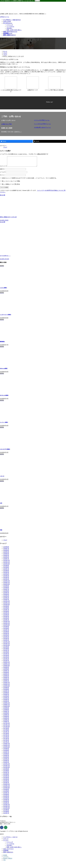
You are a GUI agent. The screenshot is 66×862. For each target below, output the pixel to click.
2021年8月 (6, 648)
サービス (5, 840)
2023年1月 (6, 619)
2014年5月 (6, 796)
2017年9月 (6, 728)
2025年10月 (6, 563)
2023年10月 (6, 604)
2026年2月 (6, 557)
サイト (2, 175)
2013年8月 (6, 811)
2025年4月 (6, 574)
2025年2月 (6, 577)
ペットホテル (10, 26)
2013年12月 (6, 804)
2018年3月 (6, 718)
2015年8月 (6, 770)
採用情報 (5, 850)
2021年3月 (6, 657)
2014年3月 (6, 799)
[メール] (5, 827)
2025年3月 (6, 575)
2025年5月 (6, 572)
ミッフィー (4, 422)
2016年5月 (6, 755)
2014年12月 (6, 784)
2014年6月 (6, 794)
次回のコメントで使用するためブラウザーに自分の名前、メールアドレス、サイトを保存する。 (29, 178)
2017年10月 (6, 726)
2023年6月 (6, 611)
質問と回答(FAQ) (8, 852)
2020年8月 (6, 669)
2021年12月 (6, 641)
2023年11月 (6, 602)
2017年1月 (6, 742)
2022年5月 (6, 633)
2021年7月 (6, 650)
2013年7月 (6, 813)
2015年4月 (6, 777)
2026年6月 (6, 550)
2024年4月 (6, 594)
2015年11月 (6, 765)
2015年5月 (6, 775)
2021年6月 (6, 652)
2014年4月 (6, 797)
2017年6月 (6, 733)
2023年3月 (6, 616)
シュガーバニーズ (5, 314)
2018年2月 (6, 719)
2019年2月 (6, 699)
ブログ (5, 147)
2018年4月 (6, 716)
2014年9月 (6, 789)
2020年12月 (6, 662)
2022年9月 (6, 626)
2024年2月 (6, 597)
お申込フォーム (4, 16)
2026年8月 (6, 547)
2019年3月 (6, 697)
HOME (5, 855)
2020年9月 (6, 667)
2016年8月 (6, 750)
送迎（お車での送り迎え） (14, 30)
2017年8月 (6, 730)
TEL (4, 860)
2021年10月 (6, 645)
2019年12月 (6, 682)
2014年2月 (6, 801)
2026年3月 (6, 555)
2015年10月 (6, 767)
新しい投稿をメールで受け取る (11, 184)
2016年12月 (6, 743)
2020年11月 (6, 664)
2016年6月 (6, 753)
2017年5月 (6, 735)
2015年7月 (6, 772)
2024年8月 (6, 587)
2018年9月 (6, 708)
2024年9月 (6, 586)
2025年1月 (6, 579)
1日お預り (9, 28)
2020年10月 (6, 665)
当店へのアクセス (8, 848)
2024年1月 (6, 599)
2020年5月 (6, 674)
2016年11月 (6, 745)
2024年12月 (6, 580)
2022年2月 (6, 638)
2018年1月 (6, 721)
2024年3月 (6, 596)
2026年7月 (6, 548)
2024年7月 (6, 589)
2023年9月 (6, 606)
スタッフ (5, 838)
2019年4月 (6, 696)
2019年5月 (6, 694)
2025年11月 (6, 562)
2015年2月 (6, 781)
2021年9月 (6, 647)
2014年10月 (6, 787)
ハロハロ (2, 476)
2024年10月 (6, 584)
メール (2, 172)
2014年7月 (6, 792)
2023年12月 (6, 601)
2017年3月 (6, 738)
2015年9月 (6, 769)
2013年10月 (6, 808)
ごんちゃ (3, 287)
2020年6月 (6, 672)
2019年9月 (6, 687)
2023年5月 (6, 613)
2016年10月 (6, 747)
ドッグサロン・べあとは (10, 837)
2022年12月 (6, 621)
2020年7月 (6, 670)
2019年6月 (6, 692)
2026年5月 (6, 552)
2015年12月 (6, 764)
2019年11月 (6, 684)
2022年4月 (6, 635)
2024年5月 (6, 592)
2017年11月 (6, 725)
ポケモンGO (4, 395)
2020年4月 (6, 675)
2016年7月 (6, 752)
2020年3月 (6, 677)
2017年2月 (6, 740)
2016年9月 (6, 748)
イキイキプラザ (5, 449)
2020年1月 (6, 680)
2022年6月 (6, 631)
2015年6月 (6, 774)
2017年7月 (6, 731)
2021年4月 (6, 655)
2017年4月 (6, 736)
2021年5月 (6, 653)
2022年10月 (6, 625)
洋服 (1, 530)
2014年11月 (6, 786)
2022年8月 (6, 628)
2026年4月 (6, 553)
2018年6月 (6, 713)
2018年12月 (6, 703)
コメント (3, 166)
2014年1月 (6, 803)
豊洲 (2, 341)
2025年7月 (6, 569)
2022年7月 (6, 630)
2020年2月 (6, 679)
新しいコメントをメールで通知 (11, 181)
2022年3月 (6, 636)
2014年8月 (6, 791)
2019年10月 (6, 686)
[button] (16, 124)
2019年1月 (6, 701)
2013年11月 (6, 806)
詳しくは (37, 0)
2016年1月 (6, 762)
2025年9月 (6, 565)
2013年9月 (6, 809)
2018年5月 (6, 714)
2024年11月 (6, 582)
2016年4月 (6, 757)
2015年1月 (6, 782)
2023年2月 (6, 618)
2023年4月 (6, 614)
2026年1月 (6, 558)
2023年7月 (6, 609)
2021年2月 (6, 658)
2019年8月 (6, 689)
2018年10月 (6, 706)
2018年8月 (6, 709)
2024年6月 (6, 591)
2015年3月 (6, 779)
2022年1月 (6, 640)
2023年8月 (6, 608)
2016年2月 (6, 760)
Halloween (4, 368)
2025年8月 (6, 567)
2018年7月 (6, 711)
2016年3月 (6, 758)
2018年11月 (6, 704)
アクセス (5, 856)
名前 (2, 169)
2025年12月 (6, 560)
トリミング (9, 25)
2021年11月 (6, 643)
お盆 (1, 503)
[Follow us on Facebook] (1, 827)
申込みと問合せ (7, 858)
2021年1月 (6, 660)
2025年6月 (6, 570)
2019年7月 (6, 691)
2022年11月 (6, 623)
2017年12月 (6, 723)
